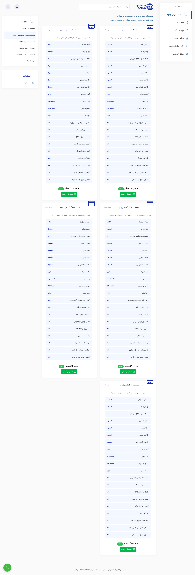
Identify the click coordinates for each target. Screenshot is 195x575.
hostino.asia (85, 570)
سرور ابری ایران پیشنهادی (26, 55)
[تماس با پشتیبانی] (7, 568)
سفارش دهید (126, 194)
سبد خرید (27, 83)
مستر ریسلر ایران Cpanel (26, 42)
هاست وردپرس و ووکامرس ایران (24, 35)
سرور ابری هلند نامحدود (27, 48)
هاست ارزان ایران (29, 28)
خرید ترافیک (30, 61)
